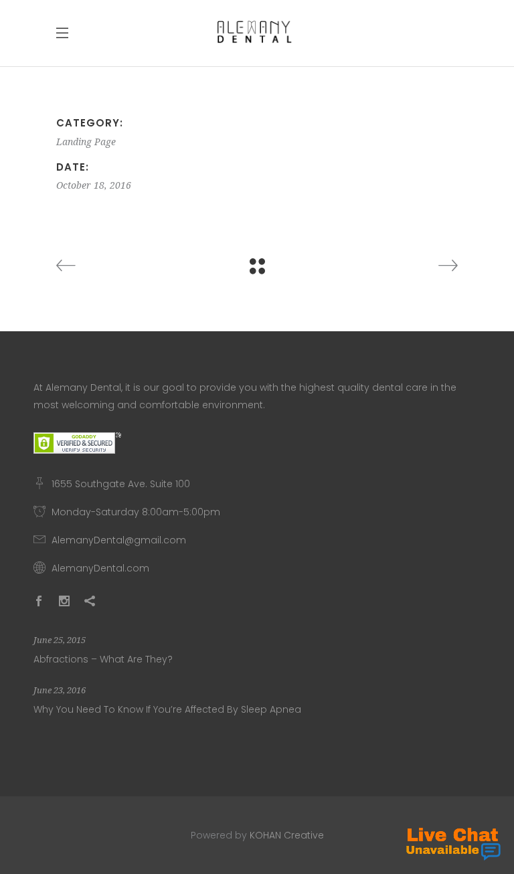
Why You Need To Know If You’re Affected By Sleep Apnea (167, 709)
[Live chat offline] (453, 844)
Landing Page (86, 142)
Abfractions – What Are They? (103, 659)
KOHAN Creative (287, 835)
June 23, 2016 (59, 690)
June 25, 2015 (59, 640)
